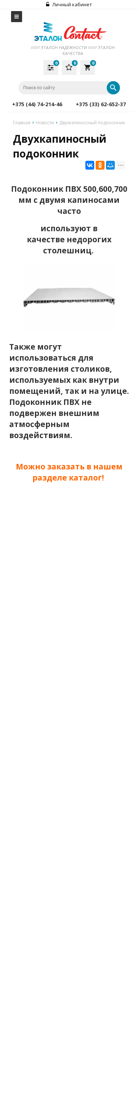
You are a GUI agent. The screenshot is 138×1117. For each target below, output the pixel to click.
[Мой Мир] (110, 165)
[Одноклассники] (100, 165)
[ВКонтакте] (89, 165)
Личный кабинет (71, 4)
